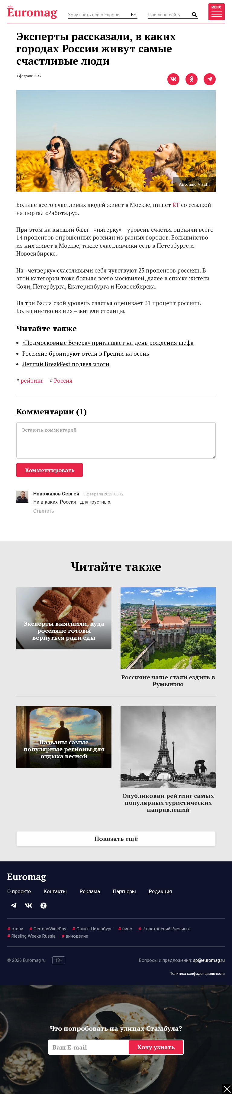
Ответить (43, 511)
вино (125, 929)
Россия (61, 380)
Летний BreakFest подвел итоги (65, 364)
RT (175, 204)
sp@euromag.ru (209, 960)
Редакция (160, 891)
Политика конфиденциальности (197, 974)
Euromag (32, 12)
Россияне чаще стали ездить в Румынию (168, 680)
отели (15, 929)
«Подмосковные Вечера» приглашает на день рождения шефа (108, 342)
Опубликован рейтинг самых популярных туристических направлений (168, 803)
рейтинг (30, 380)
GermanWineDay (47, 929)
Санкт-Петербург (92, 929)
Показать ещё (116, 838)
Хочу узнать (156, 1047)
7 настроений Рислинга (164, 929)
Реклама (90, 891)
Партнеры (124, 891)
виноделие (75, 936)
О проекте (19, 891)
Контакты (55, 891)
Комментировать (49, 470)
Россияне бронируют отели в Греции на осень (85, 353)
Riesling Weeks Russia (31, 936)
